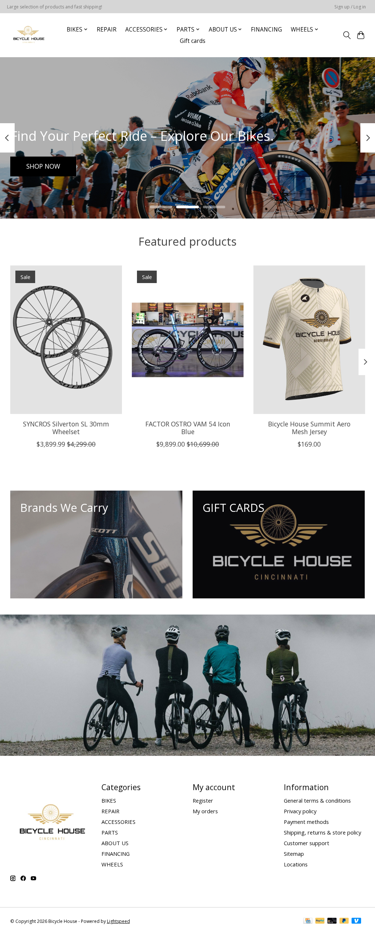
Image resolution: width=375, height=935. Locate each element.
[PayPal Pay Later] (344, 921)
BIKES (108, 800)
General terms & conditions (317, 800)
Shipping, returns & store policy (322, 832)
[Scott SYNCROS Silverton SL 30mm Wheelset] (66, 339)
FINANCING (266, 29)
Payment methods (306, 821)
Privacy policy (300, 811)
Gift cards (192, 41)
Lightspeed (118, 921)
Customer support (306, 843)
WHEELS (112, 864)
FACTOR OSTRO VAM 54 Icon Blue (187, 427)
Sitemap (294, 853)
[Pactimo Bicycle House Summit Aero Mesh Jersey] (309, 339)
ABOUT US (115, 843)
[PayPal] (320, 921)
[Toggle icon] (346, 35)
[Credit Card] (307, 921)
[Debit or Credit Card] (332, 921)
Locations (296, 864)
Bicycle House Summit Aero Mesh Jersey (309, 427)
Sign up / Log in (350, 7)
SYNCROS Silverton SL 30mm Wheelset (66, 427)
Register (203, 800)
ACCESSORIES (118, 821)
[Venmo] (356, 921)
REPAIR (106, 29)
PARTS (109, 832)
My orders (205, 811)
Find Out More (48, 166)
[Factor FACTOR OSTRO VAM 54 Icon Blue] (188, 339)
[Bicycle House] (28, 35)
